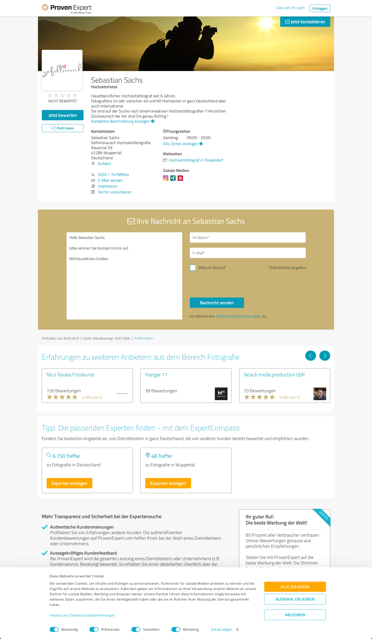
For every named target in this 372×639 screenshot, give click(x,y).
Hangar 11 (156, 374)
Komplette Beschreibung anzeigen (120, 121)
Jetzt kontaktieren (307, 21)
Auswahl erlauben (295, 599)
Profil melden (143, 338)
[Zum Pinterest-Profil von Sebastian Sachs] (181, 180)
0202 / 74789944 (113, 174)
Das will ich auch (291, 7)
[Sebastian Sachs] (62, 70)
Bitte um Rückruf (211, 267)
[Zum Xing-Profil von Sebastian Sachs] (174, 180)
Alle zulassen (295, 587)
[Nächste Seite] (324, 356)
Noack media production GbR (274, 374)
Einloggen (320, 8)
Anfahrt (104, 163)
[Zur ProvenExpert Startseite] (66, 9)
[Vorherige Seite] (310, 356)
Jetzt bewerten (63, 115)
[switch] (93, 629)
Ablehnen (295, 615)
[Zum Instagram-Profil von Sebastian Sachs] (166, 180)
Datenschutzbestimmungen (92, 615)
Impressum (59, 615)
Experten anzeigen (69, 483)
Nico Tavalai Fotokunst (70, 374)
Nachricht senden (217, 302)
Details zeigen (221, 629)
